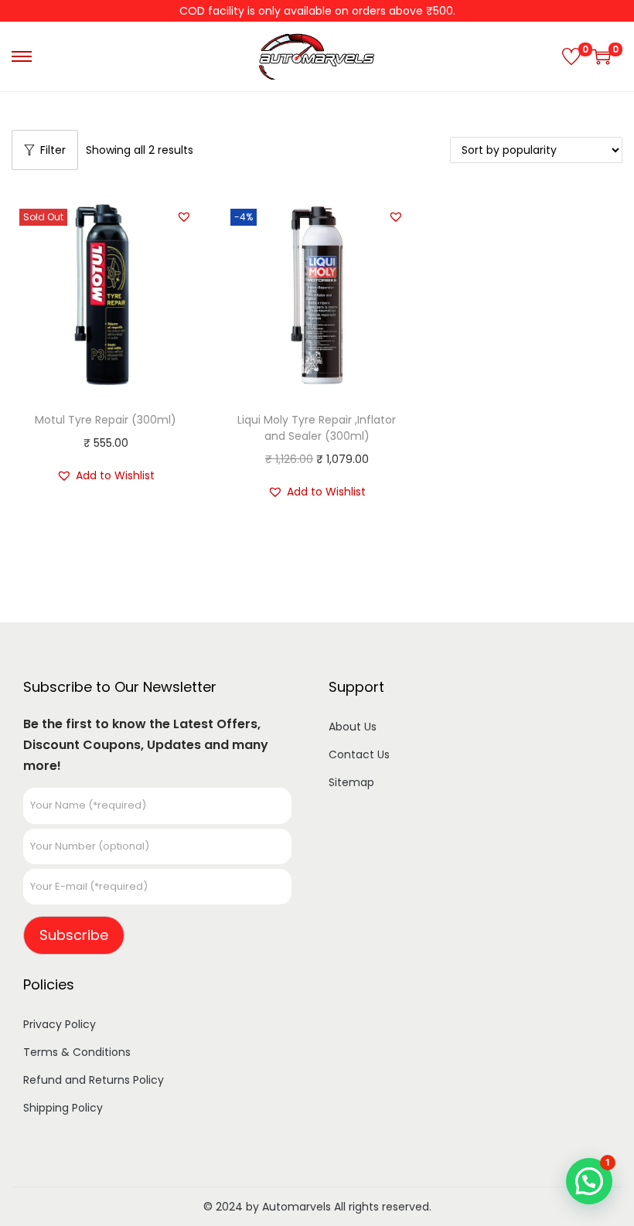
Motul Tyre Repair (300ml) (105, 419)
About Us (353, 726)
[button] (184, 216)
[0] (571, 56)
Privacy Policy (59, 1024)
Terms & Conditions (77, 1052)
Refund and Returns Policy (93, 1080)
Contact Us (359, 754)
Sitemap (351, 782)
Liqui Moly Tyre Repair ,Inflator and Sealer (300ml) (316, 428)
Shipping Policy (63, 1107)
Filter (53, 150)
